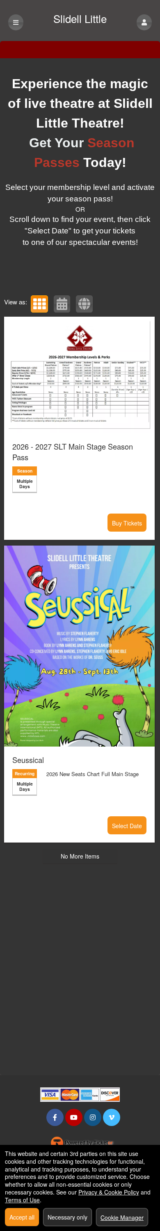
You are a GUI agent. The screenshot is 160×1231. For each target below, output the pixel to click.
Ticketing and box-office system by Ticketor (81, 1144)
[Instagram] (92, 1117)
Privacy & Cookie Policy (108, 1192)
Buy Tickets (127, 523)
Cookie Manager (122, 1217)
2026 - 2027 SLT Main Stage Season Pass (72, 451)
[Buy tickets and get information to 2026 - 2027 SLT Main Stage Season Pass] (79, 375)
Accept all (21, 1217)
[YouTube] (73, 1117)
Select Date (127, 826)
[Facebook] (55, 1117)
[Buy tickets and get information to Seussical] (79, 646)
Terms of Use (22, 1200)
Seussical (28, 760)
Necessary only (67, 1217)
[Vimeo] (111, 1117)
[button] (144, 22)
